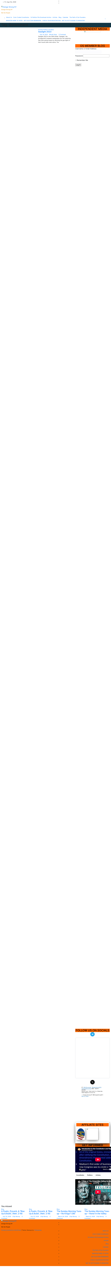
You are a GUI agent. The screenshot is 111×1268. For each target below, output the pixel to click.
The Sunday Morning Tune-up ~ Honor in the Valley (97, 1212)
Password (79, 56)
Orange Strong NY (7, 9)
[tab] (80, 1175)
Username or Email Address (85, 49)
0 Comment (62, 34)
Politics (45, 29)
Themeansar (38, 1230)
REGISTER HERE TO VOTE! (14, 20)
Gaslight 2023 (44, 32)
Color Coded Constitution (21, 17)
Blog (60, 17)
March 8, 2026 (90, 1216)
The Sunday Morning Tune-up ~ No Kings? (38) (69, 1212)
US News (51, 29)
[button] (4, 18)
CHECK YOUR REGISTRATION (51, 20)
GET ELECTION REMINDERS (32, 20)
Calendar (65, 17)
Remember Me (82, 60)
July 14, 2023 (44, 34)
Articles (55, 17)
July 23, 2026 (34, 1216)
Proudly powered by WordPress (11, 1230)
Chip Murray (16, 1216)
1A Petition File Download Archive (40, 17)
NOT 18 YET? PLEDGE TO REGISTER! (73, 20)
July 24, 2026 (7, 1216)
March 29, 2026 (63, 1216)
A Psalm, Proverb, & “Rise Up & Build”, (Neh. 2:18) (13, 1212)
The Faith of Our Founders (77, 17)
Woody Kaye (53, 34)
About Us (9, 17)
